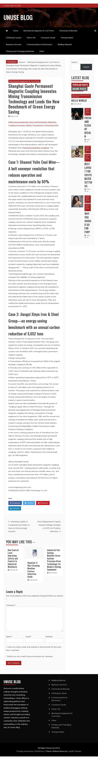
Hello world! (79, 100)
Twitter (29, 503)
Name (9, 636)
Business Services (13, 44)
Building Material (65, 44)
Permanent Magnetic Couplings (35, 147)
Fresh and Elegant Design (87, 127)
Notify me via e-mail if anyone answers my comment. (30, 656)
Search (74, 62)
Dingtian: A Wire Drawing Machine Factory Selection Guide (33, 569)
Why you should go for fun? (88, 223)
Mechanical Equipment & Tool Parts (38, 30)
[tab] (80, 85)
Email (29, 636)
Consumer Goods (48, 37)
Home (15, 30)
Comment (11, 605)
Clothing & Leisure (13, 37)
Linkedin (15, 508)
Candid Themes (74, 751)
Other (41, 51)
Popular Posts (80, 84)
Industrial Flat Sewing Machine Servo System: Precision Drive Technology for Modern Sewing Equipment (54, 559)
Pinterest (43, 503)
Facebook (15, 503)
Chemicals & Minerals (68, 30)
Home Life (31, 37)
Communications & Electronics (39, 44)
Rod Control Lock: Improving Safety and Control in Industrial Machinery (13, 558)
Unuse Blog (18, 17)
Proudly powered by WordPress (30, 751)
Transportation (67, 37)
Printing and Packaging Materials (20, 51)
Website (49, 636)
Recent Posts (79, 88)
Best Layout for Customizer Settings (88, 175)
